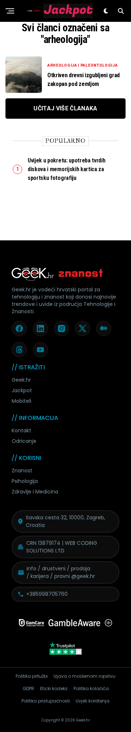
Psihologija (25, 481)
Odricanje (24, 441)
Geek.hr (21, 379)
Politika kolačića (91, 688)
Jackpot (22, 390)
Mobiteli (21, 401)
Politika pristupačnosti (45, 701)
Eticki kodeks (54, 688)
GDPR (28, 688)
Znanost (22, 470)
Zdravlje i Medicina (35, 491)
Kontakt (21, 430)
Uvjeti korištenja (93, 701)
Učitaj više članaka (65, 108)
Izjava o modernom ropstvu (84, 676)
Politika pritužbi (32, 676)
